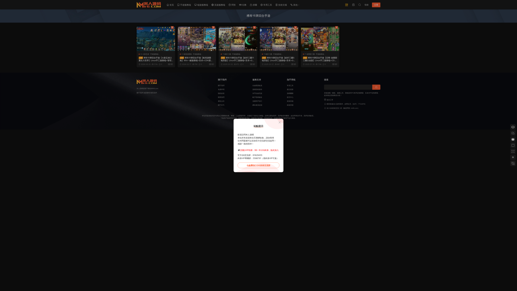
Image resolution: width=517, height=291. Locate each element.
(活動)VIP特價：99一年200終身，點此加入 (259, 150)
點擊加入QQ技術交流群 (259, 165)
